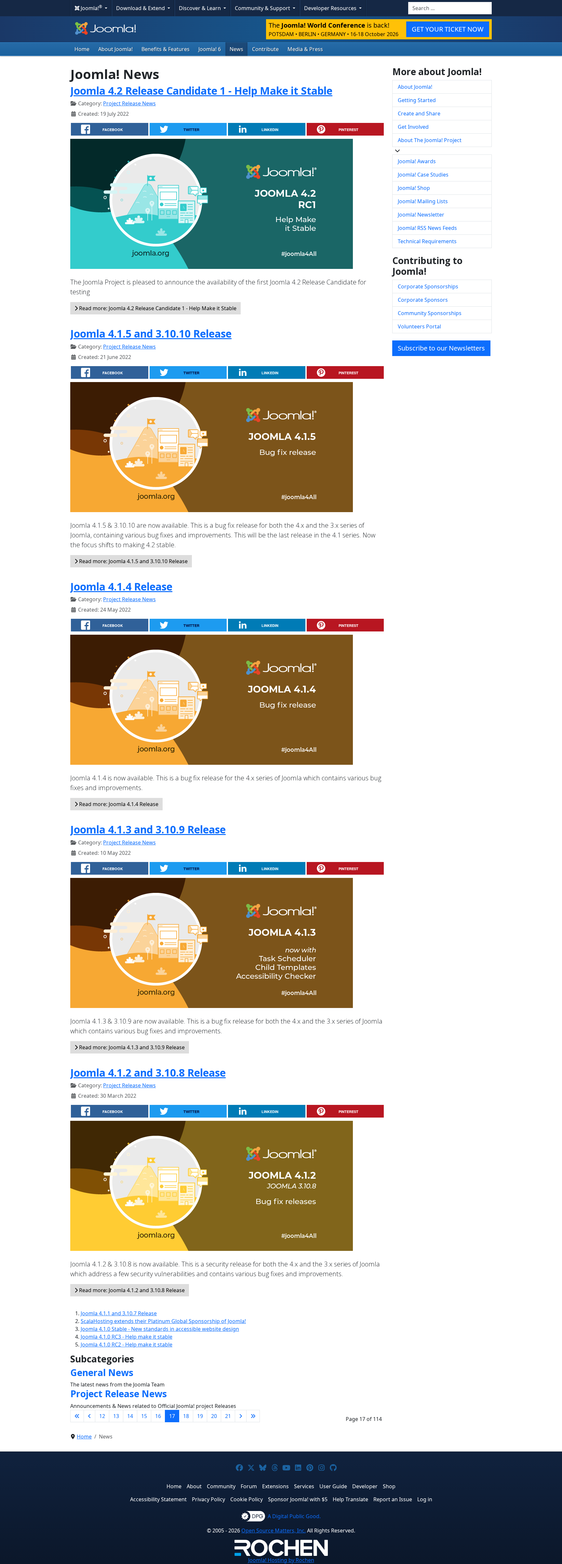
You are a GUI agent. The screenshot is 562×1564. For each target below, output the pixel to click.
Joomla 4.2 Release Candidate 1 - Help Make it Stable (201, 91)
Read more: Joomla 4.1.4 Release (118, 804)
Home (81, 49)
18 (186, 1416)
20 (214, 1416)
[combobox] (450, 8)
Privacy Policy (208, 1499)
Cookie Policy (246, 1499)
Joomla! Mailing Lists (423, 201)
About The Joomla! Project (430, 140)
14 (130, 1416)
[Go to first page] (77, 1416)
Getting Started (417, 100)
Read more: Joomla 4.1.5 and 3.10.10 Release (133, 561)
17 (172, 1416)
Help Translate (350, 1499)
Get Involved (413, 126)
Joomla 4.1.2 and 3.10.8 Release (148, 1073)
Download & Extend (141, 8)
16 (158, 1416)
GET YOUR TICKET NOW (448, 29)
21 (228, 1416)
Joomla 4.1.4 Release (121, 586)
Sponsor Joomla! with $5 (298, 1499)
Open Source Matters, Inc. (273, 1530)
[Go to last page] (253, 1416)
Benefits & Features (165, 49)
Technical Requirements (427, 241)
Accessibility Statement (158, 1499)
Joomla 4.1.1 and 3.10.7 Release (119, 1313)
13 (116, 1416)
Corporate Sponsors (423, 299)
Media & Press (305, 49)
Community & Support (263, 8)
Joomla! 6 (209, 49)
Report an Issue (392, 1499)
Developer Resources (331, 8)
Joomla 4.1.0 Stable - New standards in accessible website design (160, 1328)
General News (101, 1372)
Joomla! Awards (417, 161)
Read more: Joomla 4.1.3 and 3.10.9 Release (131, 1047)
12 (102, 1416)
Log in (424, 1499)
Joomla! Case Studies (423, 174)
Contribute (265, 49)
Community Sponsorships (430, 313)
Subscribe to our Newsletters (441, 348)
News (236, 49)
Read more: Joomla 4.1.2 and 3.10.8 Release (131, 1290)
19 (200, 1416)
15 (144, 1416)
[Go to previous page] (89, 1416)
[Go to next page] (241, 1416)
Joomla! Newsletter (421, 214)
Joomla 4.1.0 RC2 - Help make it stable (126, 1344)
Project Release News (129, 103)
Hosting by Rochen (281, 1560)
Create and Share (419, 113)
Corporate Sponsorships (428, 286)
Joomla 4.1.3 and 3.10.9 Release (148, 829)
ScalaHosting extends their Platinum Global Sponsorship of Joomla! (163, 1321)
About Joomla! (115, 49)
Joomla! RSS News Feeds (427, 228)
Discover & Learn (200, 8)
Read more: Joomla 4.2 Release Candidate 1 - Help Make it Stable (157, 308)
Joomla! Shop (414, 188)
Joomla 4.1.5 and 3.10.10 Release (151, 333)
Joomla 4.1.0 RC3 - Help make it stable (126, 1336)
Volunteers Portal (419, 326)
